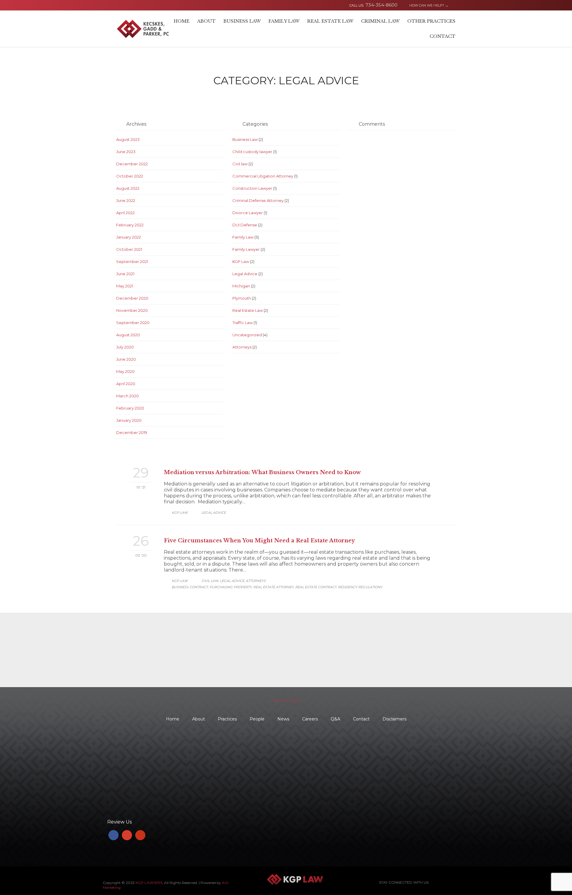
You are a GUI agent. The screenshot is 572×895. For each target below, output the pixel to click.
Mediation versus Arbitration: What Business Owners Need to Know (262, 472)
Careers (310, 719)
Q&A (335, 719)
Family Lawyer (246, 249)
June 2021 (125, 273)
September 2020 (133, 322)
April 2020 (125, 383)
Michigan (241, 286)
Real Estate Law (247, 310)
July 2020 (125, 347)
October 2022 (129, 176)
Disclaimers (394, 719)
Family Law (243, 237)
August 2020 (128, 334)
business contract (190, 587)
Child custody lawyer (252, 151)
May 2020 (125, 371)
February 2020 (130, 408)
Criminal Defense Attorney (258, 200)
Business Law (245, 139)
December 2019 (131, 432)
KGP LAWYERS (149, 882)
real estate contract (315, 587)
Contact (361, 719)
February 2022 (130, 224)
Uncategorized (247, 334)
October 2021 (129, 249)
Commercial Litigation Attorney (262, 176)
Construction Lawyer (252, 188)
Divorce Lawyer (247, 212)
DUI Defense (244, 224)
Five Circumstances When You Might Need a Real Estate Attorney (259, 540)
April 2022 (125, 212)
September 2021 (132, 261)
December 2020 (132, 298)
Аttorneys (241, 347)
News (283, 719)
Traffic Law (242, 322)
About (198, 719)
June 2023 (126, 151)
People (257, 719)
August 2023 (128, 139)
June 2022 (125, 200)
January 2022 (128, 237)
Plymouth (241, 298)
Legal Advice (244, 273)
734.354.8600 (134, 753)
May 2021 (124, 286)
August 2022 (127, 188)
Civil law (240, 163)
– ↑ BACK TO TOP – (286, 700)
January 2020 (129, 420)
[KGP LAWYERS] (143, 28)
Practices (227, 719)
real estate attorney (273, 587)
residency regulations (360, 587)
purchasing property (230, 587)
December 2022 (132, 163)
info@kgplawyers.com (143, 804)
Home (172, 719)
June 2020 (126, 359)
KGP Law (240, 261)
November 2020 (132, 310)
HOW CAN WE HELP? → (426, 5)
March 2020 (127, 395)
